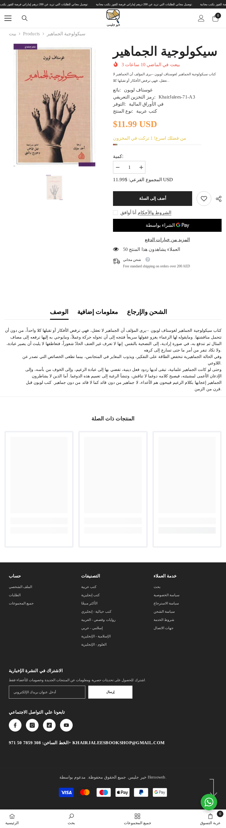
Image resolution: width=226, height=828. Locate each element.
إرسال (110, 692)
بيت (12, 33)
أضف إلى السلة (152, 198)
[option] (54, 187)
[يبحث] (24, 18)
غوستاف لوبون (138, 89)
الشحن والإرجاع (147, 311)
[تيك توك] (49, 725)
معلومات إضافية (97, 311)
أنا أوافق (128, 212)
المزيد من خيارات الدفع (167, 239)
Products (31, 33)
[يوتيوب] (66, 725)
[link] (204, 198)
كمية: (118, 156)
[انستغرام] (32, 725)
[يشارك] (216, 199)
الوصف (59, 311)
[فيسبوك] (15, 725)
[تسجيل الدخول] (201, 18)
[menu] (7, 18)
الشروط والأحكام (154, 212)
